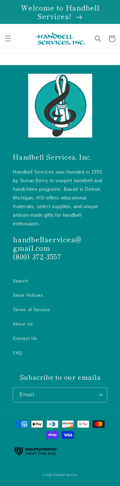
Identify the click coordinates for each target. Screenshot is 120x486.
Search (20, 280)
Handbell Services (65, 474)
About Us (23, 323)
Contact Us (25, 338)
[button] (8, 39)
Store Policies (28, 295)
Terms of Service (31, 309)
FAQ (17, 352)
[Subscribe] (100, 394)
